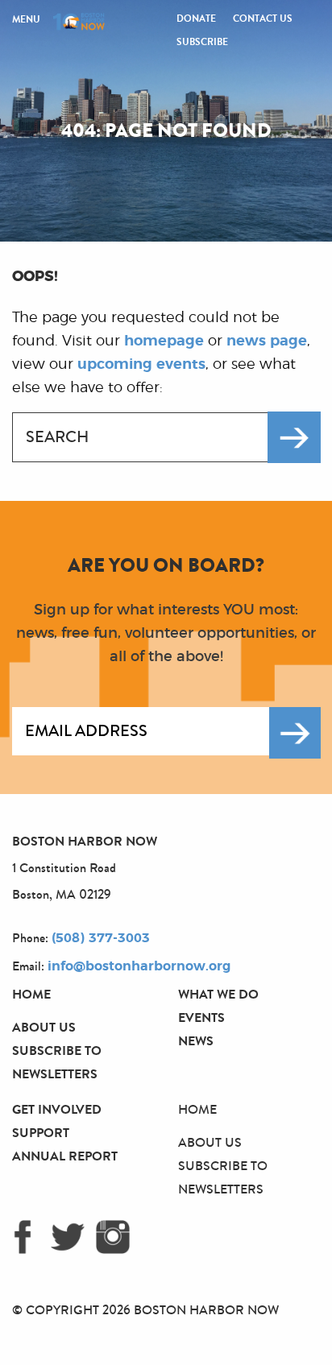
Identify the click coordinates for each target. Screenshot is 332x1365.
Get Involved (57, 1109)
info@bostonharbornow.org (139, 966)
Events (201, 1017)
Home (31, 994)
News (196, 1041)
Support (40, 1132)
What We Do (218, 994)
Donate (196, 18)
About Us (44, 1027)
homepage (164, 341)
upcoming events (141, 365)
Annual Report (65, 1156)
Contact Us (263, 18)
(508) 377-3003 (101, 938)
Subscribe (202, 42)
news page (266, 341)
